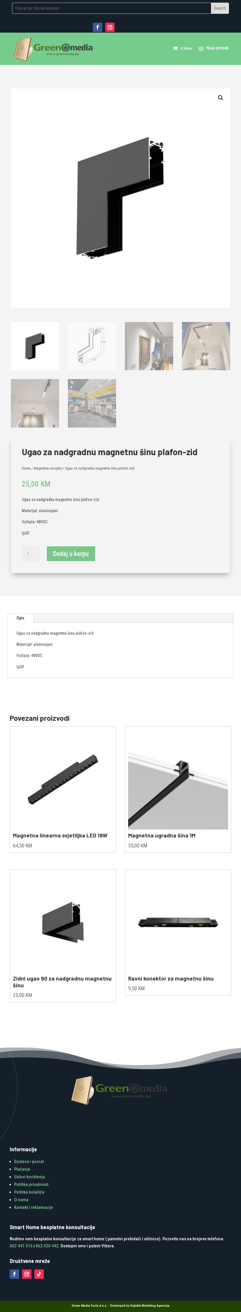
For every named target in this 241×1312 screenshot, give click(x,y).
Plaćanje (22, 1169)
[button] (220, 98)
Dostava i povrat (29, 1161)
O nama (21, 1199)
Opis (20, 618)
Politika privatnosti (31, 1184)
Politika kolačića (29, 1192)
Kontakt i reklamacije (33, 1207)
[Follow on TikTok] (39, 1274)
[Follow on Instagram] (110, 27)
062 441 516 (21, 1246)
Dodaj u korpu (71, 553)
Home (26, 468)
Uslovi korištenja (29, 1176)
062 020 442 (47, 1246)
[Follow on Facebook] (97, 27)
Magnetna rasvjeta (48, 468)
